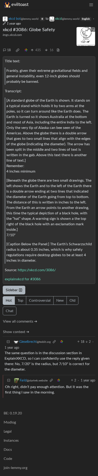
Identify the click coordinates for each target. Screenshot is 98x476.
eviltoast (19, 4)
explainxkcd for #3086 (23, 279)
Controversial (40, 300)
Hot (9, 300)
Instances (11, 440)
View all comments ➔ (20, 321)
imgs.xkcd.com (12, 35)
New (60, 300)
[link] (17, 50)
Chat (9, 311)
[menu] (91, 4)
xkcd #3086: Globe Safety (29, 30)
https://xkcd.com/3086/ (37, 270)
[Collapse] (8, 342)
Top (20, 300)
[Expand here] (85, 36)
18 (9, 50)
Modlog (10, 422)
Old (72, 300)
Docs (8, 449)
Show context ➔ (16, 332)
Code (8, 459)
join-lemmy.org (15, 468)
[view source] (58, 50)
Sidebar (12, 290)
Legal (8, 431)
